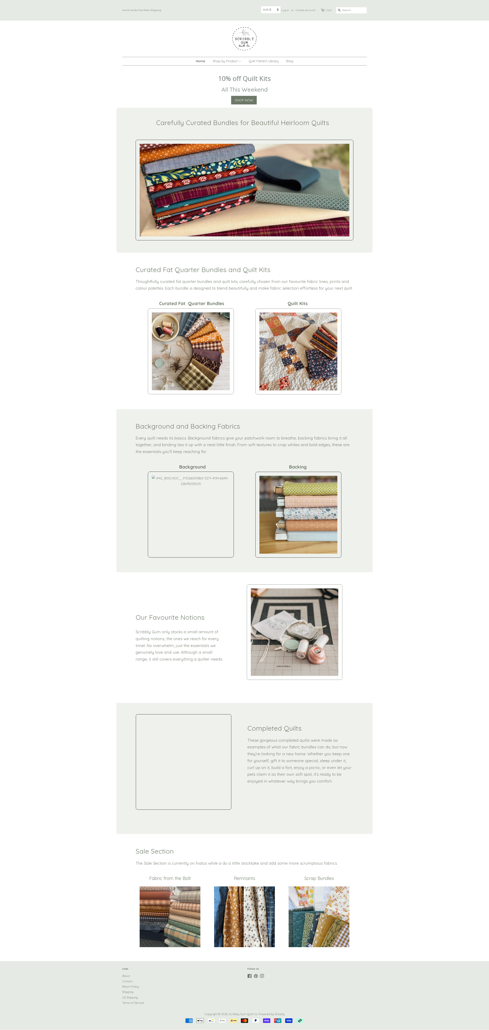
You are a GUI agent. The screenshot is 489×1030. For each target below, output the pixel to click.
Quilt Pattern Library (264, 61)
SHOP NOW (244, 100)
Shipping (127, 992)
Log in (285, 10)
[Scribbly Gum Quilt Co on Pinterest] (256, 976)
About (126, 976)
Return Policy (130, 986)
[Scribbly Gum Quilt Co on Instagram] (262, 976)
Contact (127, 981)
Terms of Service (133, 1003)
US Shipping (130, 997)
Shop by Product (226, 61)
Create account (305, 10)
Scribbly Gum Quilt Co (243, 1014)
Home (200, 61)
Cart (329, 10)
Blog (289, 61)
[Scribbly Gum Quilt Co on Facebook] (249, 976)
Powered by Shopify (272, 1014)
